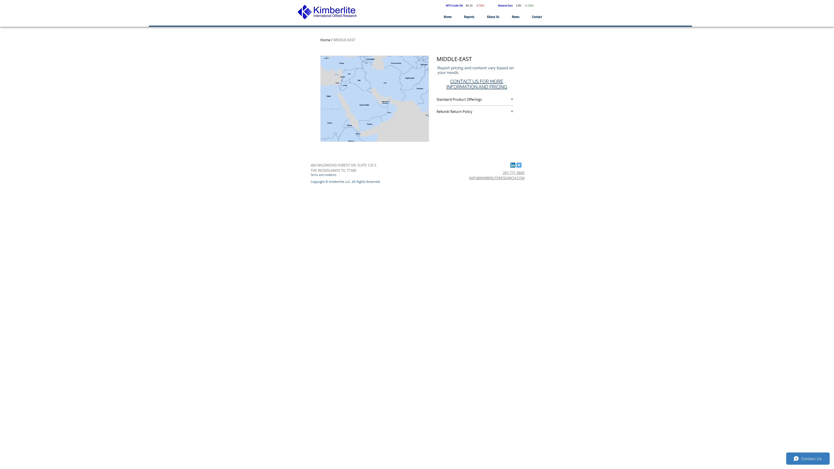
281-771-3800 (514, 172)
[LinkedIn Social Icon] (512, 165)
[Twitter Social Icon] (518, 165)
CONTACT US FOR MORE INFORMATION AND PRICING (476, 84)
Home (325, 40)
